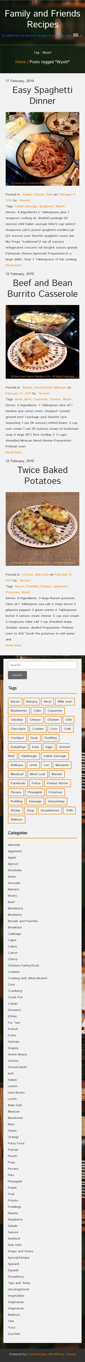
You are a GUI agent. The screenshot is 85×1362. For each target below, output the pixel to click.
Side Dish (42, 574)
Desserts (14, 1010)
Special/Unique (18, 1257)
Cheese (55, 399)
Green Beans (17, 1054)
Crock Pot (15, 997)
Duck (34, 738)
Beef (27, 399)
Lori (46, 765)
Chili (69, 720)
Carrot (12, 953)
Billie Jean (65, 701)
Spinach (13, 1264)
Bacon (19, 586)
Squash (13, 1270)
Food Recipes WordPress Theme (52, 1354)
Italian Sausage (26, 206)
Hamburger (29, 756)
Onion (12, 1130)
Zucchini (14, 1334)
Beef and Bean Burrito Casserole (42, 289)
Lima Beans (16, 1092)
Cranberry (15, 991)
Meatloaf (17, 774)
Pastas (39, 194)
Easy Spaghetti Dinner (42, 96)
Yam (11, 1321)
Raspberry (15, 1219)
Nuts (11, 1124)
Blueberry (15, 915)
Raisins (13, 1213)
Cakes (12, 946)
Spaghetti (46, 206)
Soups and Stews (20, 1251)
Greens (13, 1061)
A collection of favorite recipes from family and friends (42, 23)
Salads (12, 1226)
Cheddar (32, 586)
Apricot (13, 864)
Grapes (13, 1048)
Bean (18, 399)
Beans (27, 387)
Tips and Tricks (19, 1283)
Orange (13, 1137)
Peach (12, 1156)
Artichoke (15, 870)
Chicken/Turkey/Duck (23, 965)
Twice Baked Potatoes (42, 476)
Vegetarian (16, 1302)
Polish (12, 1188)
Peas (11, 1162)
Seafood (14, 1238)
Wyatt (60, 206)
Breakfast (15, 927)
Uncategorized (18, 1289)
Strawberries (50, 810)
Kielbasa (17, 765)
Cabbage (14, 934)
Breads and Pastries (23, 921)
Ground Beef (43, 387)
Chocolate (18, 729)
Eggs (49, 747)
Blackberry (15, 908)
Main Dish (15, 1105)
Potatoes (12, 592)
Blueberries (19, 710)
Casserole (40, 399)
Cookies (38, 729)
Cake (37, 710)
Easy (35, 747)
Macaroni (62, 765)
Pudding (16, 801)
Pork (49, 194)
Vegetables (16, 1296)
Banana (31, 701)
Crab (67, 729)
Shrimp (15, 810)
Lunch (12, 1099)
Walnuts (17, 819)
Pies (11, 1175)
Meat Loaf (37, 774)
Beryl (47, 701)
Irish (11, 1073)
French (13, 1029)
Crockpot (17, 738)
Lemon (12, 1086)
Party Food (16, 1143)
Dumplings (18, 747)
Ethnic (12, 1016)
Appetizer (15, 851)
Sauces (13, 1232)
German (13, 1042)
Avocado (14, 883)
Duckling (50, 738)
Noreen (25, 200)
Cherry (13, 959)
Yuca (11, 1327)
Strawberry (16, 1276)
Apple (12, 857)
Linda (33, 765)
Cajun (12, 940)
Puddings (14, 1207)
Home (20, 62)
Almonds (14, 845)
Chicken (53, 720)
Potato (28, 574)
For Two (14, 1022)
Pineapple (35, 792)
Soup (30, 810)
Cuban (12, 1003)
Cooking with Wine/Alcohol (27, 978)
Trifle (69, 810)
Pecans (16, 792)
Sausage (35, 801)
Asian (12, 876)
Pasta (36, 783)
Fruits (12, 1035)
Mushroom (15, 1118)
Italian (27, 194)
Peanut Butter (57, 783)
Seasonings (56, 801)
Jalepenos (60, 586)
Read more (14, 265)
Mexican (60, 387)
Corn (53, 729)
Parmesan (18, 783)
